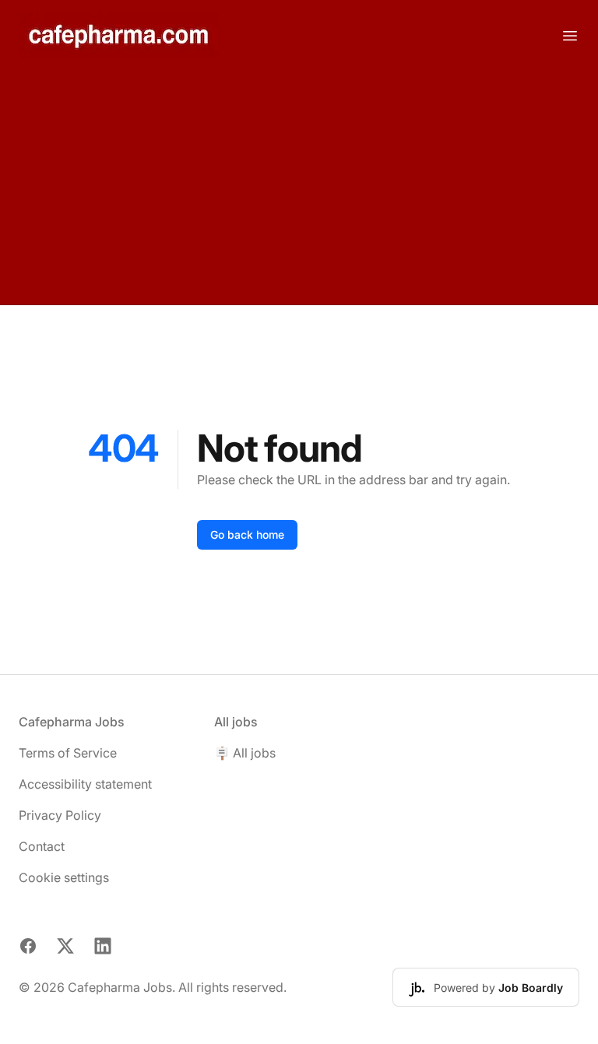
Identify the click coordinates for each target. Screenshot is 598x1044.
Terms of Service (68, 753)
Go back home (247, 534)
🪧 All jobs (245, 753)
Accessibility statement (85, 784)
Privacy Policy (60, 815)
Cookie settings (64, 877)
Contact (42, 846)
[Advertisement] (299, 188)
